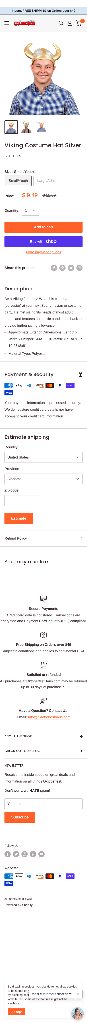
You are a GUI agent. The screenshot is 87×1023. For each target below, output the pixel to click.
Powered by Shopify (18, 905)
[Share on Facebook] (54, 268)
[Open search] (61, 23)
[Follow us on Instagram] (24, 854)
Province (11, 469)
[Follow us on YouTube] (41, 854)
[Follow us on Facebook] (7, 854)
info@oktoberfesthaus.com (49, 717)
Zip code (11, 490)
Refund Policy (15, 538)
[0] (79, 23)
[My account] (70, 23)
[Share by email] (79, 268)
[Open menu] (6, 23)
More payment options (43, 252)
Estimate (18, 518)
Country (11, 447)
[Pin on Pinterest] (62, 268)
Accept (16, 1012)
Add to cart (43, 227)
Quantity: (11, 210)
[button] (77, 1013)
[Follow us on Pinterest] (33, 854)
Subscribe (20, 817)
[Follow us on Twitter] (16, 854)
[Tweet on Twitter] (71, 268)
